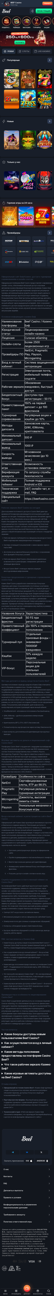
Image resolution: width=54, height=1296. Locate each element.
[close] (2, 3)
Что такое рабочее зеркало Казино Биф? (26, 1066)
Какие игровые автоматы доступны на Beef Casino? (26, 1075)
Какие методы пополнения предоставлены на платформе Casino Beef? (26, 1055)
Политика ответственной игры (18, 1222)
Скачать (47, 3)
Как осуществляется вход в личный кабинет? (26, 1044)
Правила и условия (12, 1197)
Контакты (8, 1176)
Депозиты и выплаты (13, 1190)
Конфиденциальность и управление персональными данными (20, 1206)
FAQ (5, 1183)
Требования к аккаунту (14, 1215)
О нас (6, 1169)
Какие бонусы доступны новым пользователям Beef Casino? (23, 1036)
